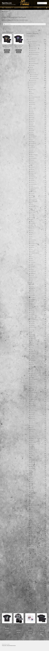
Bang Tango (32, 121)
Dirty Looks (32, 226)
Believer (31, 128)
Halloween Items (33, 80)
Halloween (32, 301)
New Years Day (32, 416)
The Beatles (32, 503)
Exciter (31, 256)
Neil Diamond (32, 412)
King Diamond (32, 336)
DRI (31, 238)
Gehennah (32, 275)
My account (22, 7)
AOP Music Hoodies (33, 48)
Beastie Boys (32, 126)
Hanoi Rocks (32, 304)
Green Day (32, 291)
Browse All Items (8, 7)
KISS (31, 340)
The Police (32, 512)
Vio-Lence (32, 544)
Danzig (31, 202)
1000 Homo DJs (32, 89)
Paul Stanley (32, 433)
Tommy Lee (32, 524)
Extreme (31, 260)
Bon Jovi (31, 148)
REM (31, 457)
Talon (31, 494)
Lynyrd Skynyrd (32, 366)
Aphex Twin (32, 113)
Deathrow (32, 213)
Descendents (32, 223)
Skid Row (31, 477)
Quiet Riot (32, 446)
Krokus (31, 349)
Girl (31, 282)
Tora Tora (32, 525)
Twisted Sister (32, 529)
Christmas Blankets (35, 74)
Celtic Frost (32, 169)
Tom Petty (32, 522)
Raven (31, 455)
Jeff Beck (31, 316)
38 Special (32, 93)
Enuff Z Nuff (32, 247)
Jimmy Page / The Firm (34, 319)
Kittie (31, 342)
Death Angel (32, 210)
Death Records (32, 212)
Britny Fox (32, 156)
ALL (31, 106)
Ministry (31, 394)
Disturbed (32, 230)
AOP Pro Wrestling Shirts (34, 54)
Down (31, 236)
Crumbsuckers (32, 195)
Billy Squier (32, 134)
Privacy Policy (4, 645)
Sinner (31, 475)
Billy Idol (31, 132)
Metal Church (32, 384)
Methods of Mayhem (33, 392)
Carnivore (32, 167)
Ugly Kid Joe (32, 537)
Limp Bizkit (32, 356)
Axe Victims (32, 117)
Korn (31, 345)
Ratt (31, 453)
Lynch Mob (32, 364)
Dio (31, 225)
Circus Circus (32, 182)
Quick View (7, 52)
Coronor (31, 186)
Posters (31, 589)
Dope (31, 234)
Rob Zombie (32, 460)
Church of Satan (33, 176)
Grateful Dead (32, 288)
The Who (31, 514)
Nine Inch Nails (32, 420)
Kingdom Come (33, 338)
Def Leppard (32, 217)
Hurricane (32, 310)
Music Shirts (31, 87)
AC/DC (31, 95)
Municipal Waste (33, 405)
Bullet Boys (32, 160)
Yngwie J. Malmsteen (33, 563)
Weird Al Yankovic (33, 553)
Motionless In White (33, 399)
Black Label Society (33, 135)
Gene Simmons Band (33, 277)
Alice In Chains (32, 104)
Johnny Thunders (33, 327)
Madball (31, 371)
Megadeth (32, 381)
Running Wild (32, 468)
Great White (32, 290)
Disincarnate (32, 228)
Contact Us (16, 7)
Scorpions (32, 472)
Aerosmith (32, 98)
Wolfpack (32, 561)
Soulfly (31, 481)
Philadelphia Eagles (33, 579)
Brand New (32, 152)
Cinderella (32, 178)
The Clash (32, 507)
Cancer (31, 165)
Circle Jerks (32, 180)
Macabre (31, 369)
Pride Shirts (31, 572)
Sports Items (31, 577)
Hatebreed (32, 306)
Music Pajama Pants (33, 570)
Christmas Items (33, 72)
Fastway (31, 264)
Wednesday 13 (32, 551)
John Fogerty (32, 323)
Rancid (31, 451)
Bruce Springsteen (33, 158)
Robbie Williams (33, 462)
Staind (31, 485)
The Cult (31, 509)
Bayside (31, 124)
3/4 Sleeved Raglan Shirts (33, 41)
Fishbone (31, 269)
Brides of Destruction (33, 154)
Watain (31, 550)
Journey (31, 329)
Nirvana (31, 421)
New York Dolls (32, 418)
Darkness (31, 204)
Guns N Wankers (33, 297)
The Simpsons (32, 600)
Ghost (31, 280)
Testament (32, 501)
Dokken (31, 232)
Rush (31, 470)
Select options (7, 628)
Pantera (31, 431)
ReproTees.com (7, 3)
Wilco (31, 559)
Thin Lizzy (32, 516)
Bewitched (32, 130)
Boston (31, 150)
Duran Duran (32, 241)
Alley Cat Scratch (33, 108)
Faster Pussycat (33, 262)
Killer (31, 332)
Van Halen (32, 540)
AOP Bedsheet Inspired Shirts (35, 44)
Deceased (31, 215)
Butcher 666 (32, 163)
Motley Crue (32, 401)
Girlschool (32, 286)
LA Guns (31, 351)
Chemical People (33, 173)
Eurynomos (32, 251)
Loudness (31, 362)
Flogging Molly (32, 273)
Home (3, 7)
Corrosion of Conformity (34, 187)
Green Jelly (32, 293)
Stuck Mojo (32, 490)
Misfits (31, 395)
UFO (31, 535)
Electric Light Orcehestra (34, 243)
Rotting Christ (32, 466)
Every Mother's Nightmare (34, 252)
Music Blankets (32, 61)
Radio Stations (32, 447)
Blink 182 (31, 139)
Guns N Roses (32, 295)
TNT (31, 520)
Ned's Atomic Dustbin (34, 410)
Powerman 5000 (33, 442)
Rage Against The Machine (34, 449)
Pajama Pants (31, 568)
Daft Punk (32, 197)
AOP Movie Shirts (33, 46)
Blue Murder (32, 141)
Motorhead (32, 403)
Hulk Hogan (32, 576)
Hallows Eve (32, 303)
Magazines (32, 373)
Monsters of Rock (33, 397)
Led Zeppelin (32, 353)
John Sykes (32, 325)
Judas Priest (32, 330)
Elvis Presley (32, 245)
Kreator (31, 347)
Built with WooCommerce (11, 645)
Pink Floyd (32, 438)
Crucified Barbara (33, 191)
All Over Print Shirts (32, 43)
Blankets (30, 56)
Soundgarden (32, 483)
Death (31, 208)
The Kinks (32, 511)
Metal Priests (32, 386)
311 (31, 91)
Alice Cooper (32, 102)
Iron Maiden (32, 314)
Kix (30, 343)
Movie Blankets (32, 59)
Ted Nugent (32, 498)
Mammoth (32, 377)
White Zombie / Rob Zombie (35, 555)
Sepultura (32, 473)
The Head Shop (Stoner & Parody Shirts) (35, 583)
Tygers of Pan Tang (33, 531)
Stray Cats (32, 488)
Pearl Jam (32, 434)
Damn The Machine (33, 199)
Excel (31, 254)
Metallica (31, 388)
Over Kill (31, 427)
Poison (31, 440)
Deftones (31, 219)
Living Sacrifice (32, 360)
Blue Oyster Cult (33, 143)
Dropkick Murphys (33, 239)
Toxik (31, 527)
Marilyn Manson (33, 379)
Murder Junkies (32, 407)
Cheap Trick (32, 171)
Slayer (31, 479)
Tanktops (30, 581)
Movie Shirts (32, 596)
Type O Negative (33, 533)
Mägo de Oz (32, 375)
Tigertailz (32, 518)
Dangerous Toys (33, 200)
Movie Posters (32, 594)
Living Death (32, 358)
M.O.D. (31, 368)
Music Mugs (32, 69)
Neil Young (32, 414)
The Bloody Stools (33, 505)
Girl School (32, 284)
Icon (31, 312)
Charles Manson (33, 585)
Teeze (31, 499)
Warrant (31, 546)
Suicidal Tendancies (33, 492)
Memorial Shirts (31, 85)
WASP (31, 548)
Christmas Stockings (35, 78)
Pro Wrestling (31, 574)
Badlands (31, 119)
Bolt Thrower (32, 147)
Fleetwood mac (32, 271)
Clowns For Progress (33, 184)
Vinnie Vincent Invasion (34, 542)
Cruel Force (32, 193)
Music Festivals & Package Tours (35, 408)
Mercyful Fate (32, 382)
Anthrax (31, 109)
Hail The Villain (32, 299)
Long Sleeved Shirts (32, 83)
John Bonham (32, 321)
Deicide (31, 221)
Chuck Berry (32, 174)
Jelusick (31, 317)
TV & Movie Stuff (31, 590)
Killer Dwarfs (32, 334)
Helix (31, 308)
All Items (29, 39)
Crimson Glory (32, 189)
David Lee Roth (32, 206)
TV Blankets (32, 65)
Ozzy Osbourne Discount (33, 566)
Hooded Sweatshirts (32, 82)
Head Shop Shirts (33, 587)
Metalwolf (32, 390)
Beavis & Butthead (33, 592)
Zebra (31, 564)
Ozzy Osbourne (32, 429)
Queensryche (32, 444)
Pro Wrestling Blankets (34, 63)
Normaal (31, 423)
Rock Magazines (33, 464)
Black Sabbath (32, 137)
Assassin (31, 115)
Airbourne (32, 100)
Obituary (31, 425)
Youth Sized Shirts (32, 603)
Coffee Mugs (31, 67)
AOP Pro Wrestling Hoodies (34, 52)
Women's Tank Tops (32, 602)
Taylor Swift (32, 496)
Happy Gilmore (34, 598)
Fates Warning (32, 265)
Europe (31, 249)
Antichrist (32, 111)
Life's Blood (32, 355)
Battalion (32, 122)
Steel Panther (32, 486)
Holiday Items (31, 70)
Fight (31, 267)
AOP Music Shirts (33, 50)
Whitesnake (32, 557)
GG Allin (31, 278)
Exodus (31, 258)
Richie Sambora (33, 459)
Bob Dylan (32, 145)
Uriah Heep (32, 538)
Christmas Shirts (34, 76)
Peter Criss (32, 436)
